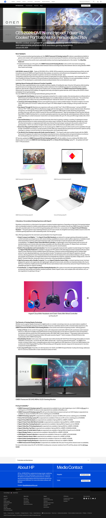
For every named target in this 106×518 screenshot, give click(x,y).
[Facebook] (86, 498)
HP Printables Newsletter (8, 510)
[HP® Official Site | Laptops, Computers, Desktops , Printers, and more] (5, 1)
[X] (90, 498)
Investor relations (7, 501)
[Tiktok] (95, 498)
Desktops (19, 1)
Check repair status (47, 504)
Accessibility (17, 513)
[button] (18, 298)
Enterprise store (26, 502)
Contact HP (6, 498)
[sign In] (100, 1)
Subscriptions (37, 1)
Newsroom (5, 505)
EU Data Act (90, 513)
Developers (66, 501)
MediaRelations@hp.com (30, 485)
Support (53, 1)
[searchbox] (86, 1)
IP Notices (84, 513)
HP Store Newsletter (7, 508)
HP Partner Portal (67, 499)
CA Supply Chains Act (24, 513)
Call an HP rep (26, 499)
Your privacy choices (47, 513)
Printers (24, 1)
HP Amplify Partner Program (68, 498)
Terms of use (54, 513)
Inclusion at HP (6, 504)
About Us (5, 496)
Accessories (30, 1)
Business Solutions (46, 1)
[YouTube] (93, 498)
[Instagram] (88, 498)
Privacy (31, 513)
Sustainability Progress (8, 502)
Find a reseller (26, 501)
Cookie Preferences (37, 513)
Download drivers (47, 498)
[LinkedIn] (84, 498)
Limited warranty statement (62, 513)
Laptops (13, 1)
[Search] (93, 1)
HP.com (83, 408)
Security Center (46, 507)
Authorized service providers (49, 502)
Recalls (5, 513)
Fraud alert (45, 505)
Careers (5, 499)
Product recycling (11, 513)
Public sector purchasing (28, 504)
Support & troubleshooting (48, 499)
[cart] (97, 1)
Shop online (26, 498)
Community (45, 501)
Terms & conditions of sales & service (75, 513)
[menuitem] (13, 1)
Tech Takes (5, 507)
